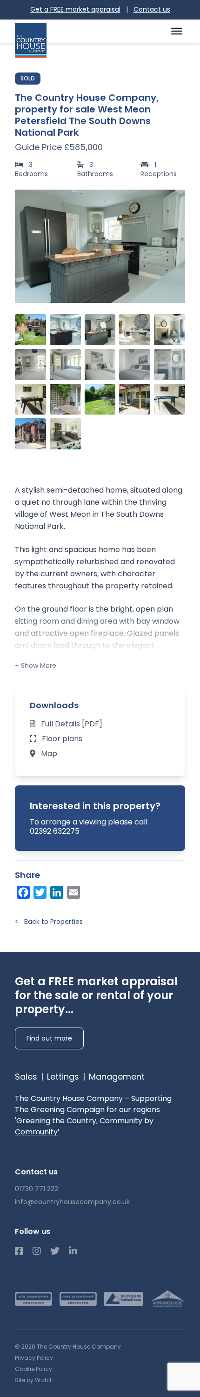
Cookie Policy (33, 1369)
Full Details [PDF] (71, 723)
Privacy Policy (34, 1358)
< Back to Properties (49, 921)
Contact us (151, 9)
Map (49, 753)
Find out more (49, 1038)
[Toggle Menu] (176, 30)
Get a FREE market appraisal (75, 9)
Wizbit (43, 1380)
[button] (173, 246)
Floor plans (62, 738)
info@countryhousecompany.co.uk (72, 1201)
